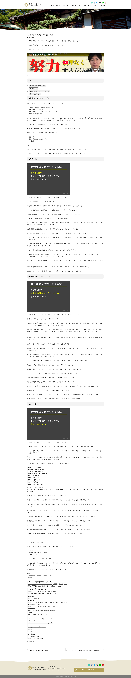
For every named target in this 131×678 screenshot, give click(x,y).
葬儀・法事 (66, 5)
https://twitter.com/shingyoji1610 (38, 614)
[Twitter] (97, 2)
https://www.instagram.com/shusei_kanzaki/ (41, 610)
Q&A (95, 5)
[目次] (27, 75)
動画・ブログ (87, 5)
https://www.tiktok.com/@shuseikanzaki (40, 619)
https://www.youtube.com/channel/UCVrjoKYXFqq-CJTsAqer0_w (47, 584)
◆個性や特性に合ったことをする (39, 91)
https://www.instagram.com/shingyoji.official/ (42, 591)
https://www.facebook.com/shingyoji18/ (40, 623)
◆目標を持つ (34, 88)
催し (80, 5)
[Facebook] (94, 2)
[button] (89, 670)
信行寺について (55, 5)
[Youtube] (105, 2)
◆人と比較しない (35, 94)
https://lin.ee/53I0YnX (34, 631)
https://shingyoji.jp (33, 598)
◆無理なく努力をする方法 (37, 86)
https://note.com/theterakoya (37, 627)
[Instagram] (100, 2)
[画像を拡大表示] (48, 164)
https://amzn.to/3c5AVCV (36, 638)
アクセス (102, 5)
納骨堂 (74, 5)
